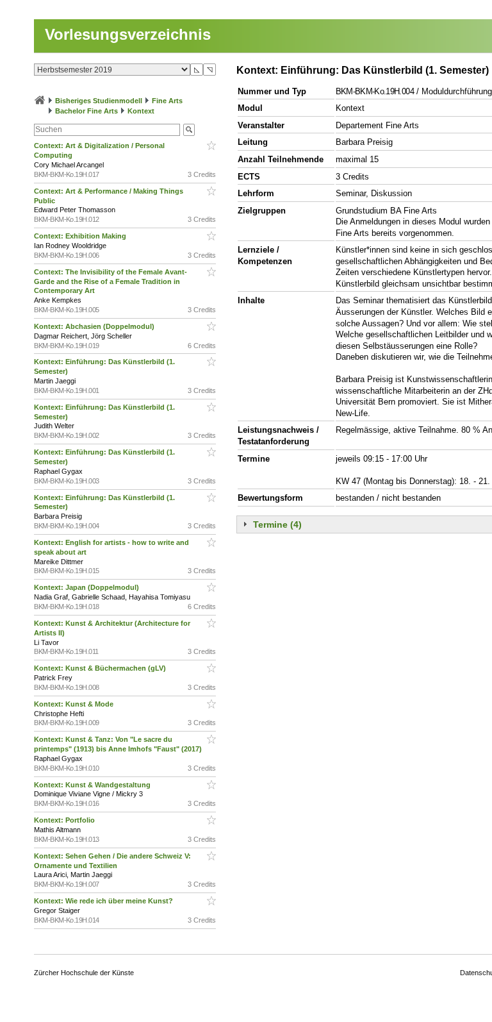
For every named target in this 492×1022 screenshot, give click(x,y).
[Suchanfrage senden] (189, 130)
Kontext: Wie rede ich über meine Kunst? (104, 901)
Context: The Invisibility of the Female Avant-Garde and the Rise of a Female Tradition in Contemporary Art (110, 281)
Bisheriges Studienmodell (98, 101)
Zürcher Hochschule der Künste (84, 972)
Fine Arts (167, 101)
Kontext (140, 111)
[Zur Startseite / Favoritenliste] (39, 101)
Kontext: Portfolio (65, 820)
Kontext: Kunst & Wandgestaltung (93, 785)
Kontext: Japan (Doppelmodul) (87, 587)
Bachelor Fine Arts (86, 111)
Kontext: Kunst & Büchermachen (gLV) (101, 668)
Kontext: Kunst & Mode (74, 704)
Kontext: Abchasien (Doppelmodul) (95, 326)
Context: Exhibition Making (81, 236)
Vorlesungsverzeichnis (128, 34)
